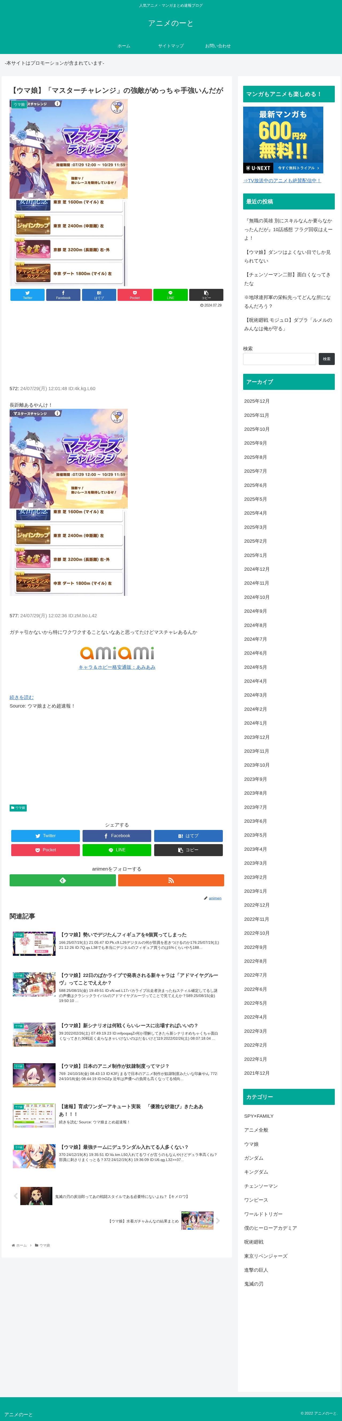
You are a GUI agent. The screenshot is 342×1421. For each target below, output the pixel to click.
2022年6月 (255, 989)
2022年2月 (255, 1045)
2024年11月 (256, 583)
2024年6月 (255, 653)
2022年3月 (255, 1031)
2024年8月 (255, 625)
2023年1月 (255, 891)
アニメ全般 (256, 1130)
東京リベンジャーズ (265, 1256)
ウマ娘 (20, 808)
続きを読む (22, 697)
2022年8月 (255, 961)
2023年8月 (255, 793)
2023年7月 (255, 807)
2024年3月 (255, 695)
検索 (248, 348)
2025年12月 (257, 401)
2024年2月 (255, 709)
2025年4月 (255, 513)
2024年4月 (255, 681)
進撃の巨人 (256, 1270)
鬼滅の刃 (253, 1284)
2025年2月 (255, 541)
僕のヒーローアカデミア (270, 1228)
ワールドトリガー (263, 1214)
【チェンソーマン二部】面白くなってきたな (287, 279)
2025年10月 (257, 429)
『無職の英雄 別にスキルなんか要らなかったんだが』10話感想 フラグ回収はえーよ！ (288, 229)
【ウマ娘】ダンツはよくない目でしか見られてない (287, 256)
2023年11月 (256, 751)
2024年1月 (255, 723)
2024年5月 (255, 667)
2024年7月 (255, 639)
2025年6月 (255, 485)
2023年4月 (255, 849)
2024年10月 (257, 597)
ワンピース (256, 1200)
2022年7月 (255, 975)
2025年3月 (255, 527)
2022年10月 (257, 933)
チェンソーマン (261, 1186)
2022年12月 (257, 905)
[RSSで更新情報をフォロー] (171, 880)
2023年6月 (255, 821)
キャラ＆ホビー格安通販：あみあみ (117, 667)
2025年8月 (255, 457)
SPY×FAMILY (259, 1116)
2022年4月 (255, 1017)
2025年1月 (255, 555)
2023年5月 (255, 835)
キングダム (256, 1172)
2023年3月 (255, 863)
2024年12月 (257, 569)
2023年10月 (257, 765)
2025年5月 (255, 499)
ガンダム (253, 1158)
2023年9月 (255, 779)
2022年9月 (255, 947)
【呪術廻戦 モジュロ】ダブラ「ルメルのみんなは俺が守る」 (288, 324)
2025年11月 (256, 415)
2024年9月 (255, 611)
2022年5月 (255, 1003)
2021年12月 (257, 1073)
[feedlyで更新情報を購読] (63, 880)
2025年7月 (255, 471)
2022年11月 (256, 919)
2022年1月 (255, 1059)
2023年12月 (257, 737)
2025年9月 (255, 443)
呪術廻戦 (253, 1242)
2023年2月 (255, 877)
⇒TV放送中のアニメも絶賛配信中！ (282, 180)
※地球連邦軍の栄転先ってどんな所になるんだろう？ (287, 302)
